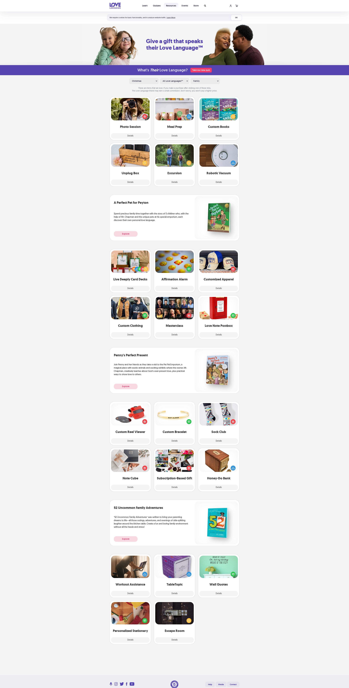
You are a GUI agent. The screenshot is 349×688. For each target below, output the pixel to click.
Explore (125, 233)
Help (210, 684)
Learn (145, 5)
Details (130, 136)
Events (185, 5)
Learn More (171, 17)
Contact (233, 684)
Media (221, 684)
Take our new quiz (201, 70)
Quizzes (157, 5)
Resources (171, 5)
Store (196, 5)
